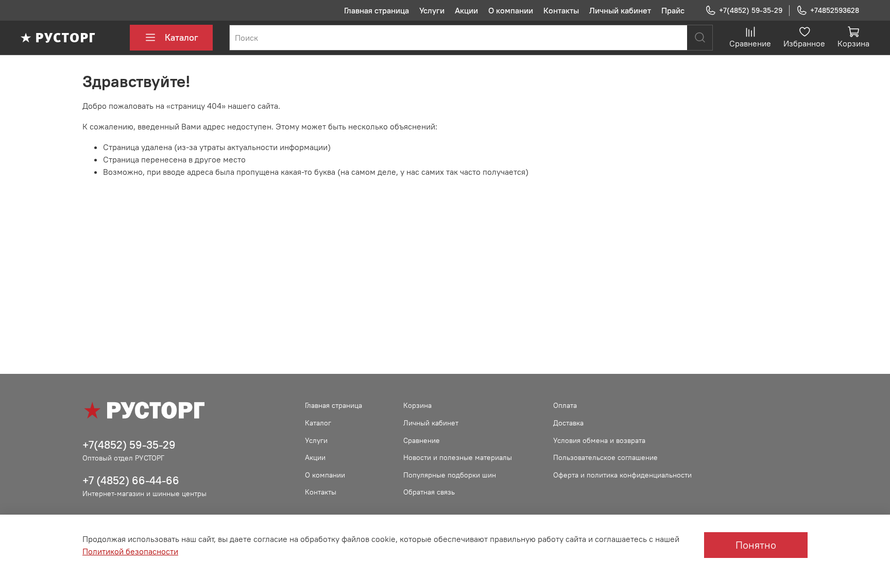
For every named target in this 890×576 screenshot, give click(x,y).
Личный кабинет (620, 10)
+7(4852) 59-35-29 (750, 10)
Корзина (417, 405)
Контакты (561, 10)
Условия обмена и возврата (599, 440)
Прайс (672, 10)
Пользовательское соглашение (605, 457)
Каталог (181, 37)
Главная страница (376, 10)
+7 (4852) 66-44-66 (130, 480)
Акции (466, 10)
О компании (510, 10)
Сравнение (421, 440)
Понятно (755, 544)
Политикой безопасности (130, 551)
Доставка (568, 422)
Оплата (565, 405)
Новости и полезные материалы (457, 457)
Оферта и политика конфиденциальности (622, 475)
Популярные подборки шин (449, 475)
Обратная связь (429, 492)
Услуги (431, 10)
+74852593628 (834, 10)
